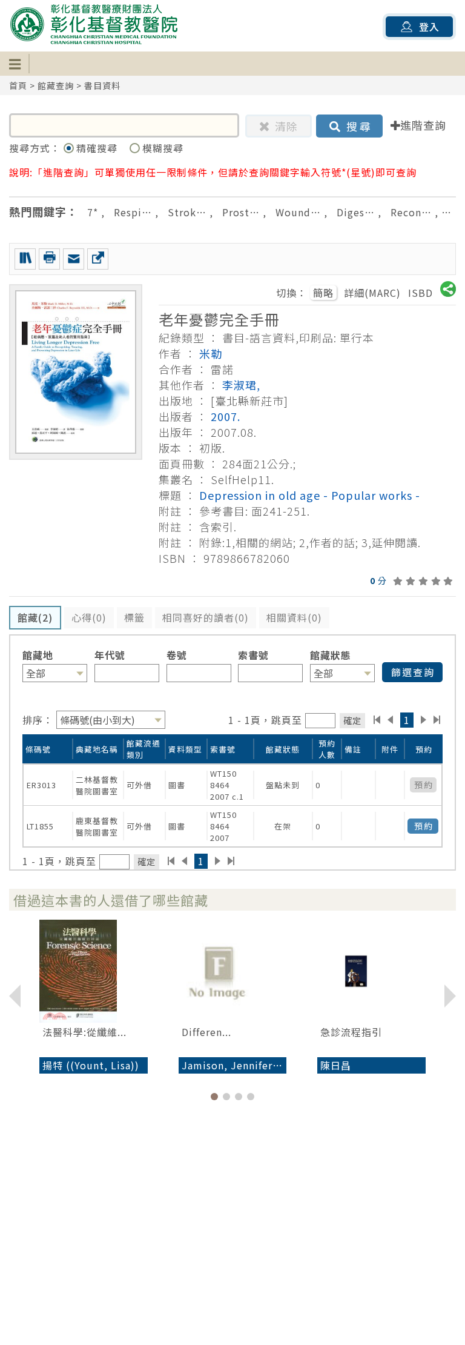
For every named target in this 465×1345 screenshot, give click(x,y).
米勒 (210, 353)
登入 (429, 26)
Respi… (133, 212)
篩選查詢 (413, 672)
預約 (424, 826)
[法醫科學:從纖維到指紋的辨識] (93, 971)
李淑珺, (241, 385)
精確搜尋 (98, 148)
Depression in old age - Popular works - (309, 495)
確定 (352, 720)
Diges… (356, 212)
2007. (225, 416)
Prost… (241, 212)
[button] (214, 1096)
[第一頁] (377, 720)
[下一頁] (423, 720)
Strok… (187, 212)
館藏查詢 (56, 85)
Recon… (411, 212)
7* (92, 212)
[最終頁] (437, 720)
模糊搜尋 (162, 148)
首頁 (18, 85)
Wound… (298, 212)
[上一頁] (390, 720)
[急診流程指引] (371, 971)
